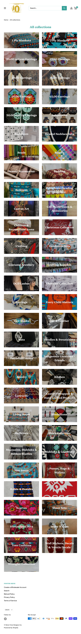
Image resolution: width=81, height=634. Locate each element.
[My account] (71, 8)
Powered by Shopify (11, 628)
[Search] (64, 8)
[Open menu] (5, 8)
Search (6, 591)
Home (6, 20)
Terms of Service (10, 601)
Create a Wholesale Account (15, 587)
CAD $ (7, 610)
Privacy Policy (9, 597)
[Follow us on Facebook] (5, 618)
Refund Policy (9, 594)
